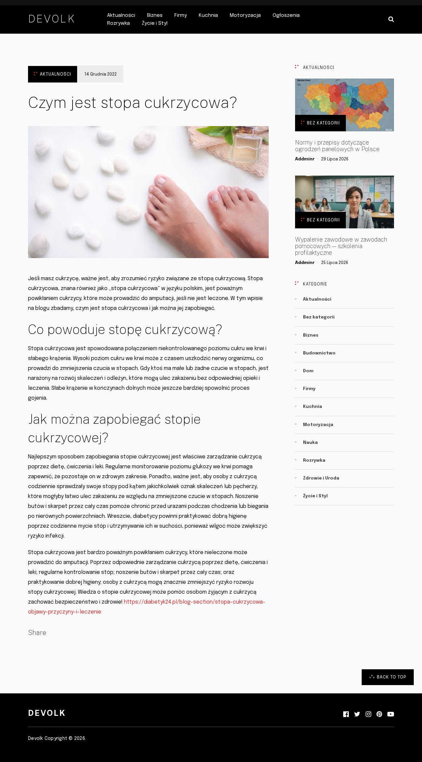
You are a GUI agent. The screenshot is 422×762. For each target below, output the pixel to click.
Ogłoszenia (286, 15)
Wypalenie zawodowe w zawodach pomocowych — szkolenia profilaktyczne (341, 246)
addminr (305, 159)
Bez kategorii (323, 123)
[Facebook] (346, 714)
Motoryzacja (245, 15)
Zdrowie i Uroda (321, 478)
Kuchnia (208, 15)
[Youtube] (390, 714)
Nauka (310, 443)
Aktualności (121, 15)
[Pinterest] (379, 714)
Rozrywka (118, 23)
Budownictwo (319, 353)
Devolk (51, 19)
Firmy (180, 15)
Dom (308, 371)
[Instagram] (368, 714)
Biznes (155, 15)
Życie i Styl (154, 23)
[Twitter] (357, 714)
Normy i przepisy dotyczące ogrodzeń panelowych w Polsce (337, 145)
